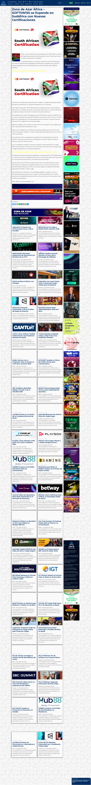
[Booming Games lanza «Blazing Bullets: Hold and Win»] (50, 301)
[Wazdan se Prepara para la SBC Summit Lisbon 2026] (50, 543)
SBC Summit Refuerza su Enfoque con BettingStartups (71, 565)
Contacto (20, 1)
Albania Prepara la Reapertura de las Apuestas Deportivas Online (71, 587)
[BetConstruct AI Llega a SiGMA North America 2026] (50, 221)
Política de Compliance (38, 1)
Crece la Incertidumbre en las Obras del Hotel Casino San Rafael (71, 572)
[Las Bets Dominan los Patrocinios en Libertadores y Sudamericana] (24, 736)
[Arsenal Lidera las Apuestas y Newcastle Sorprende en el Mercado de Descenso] (24, 488)
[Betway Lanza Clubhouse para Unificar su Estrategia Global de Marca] (50, 488)
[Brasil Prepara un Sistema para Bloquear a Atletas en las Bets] (24, 597)
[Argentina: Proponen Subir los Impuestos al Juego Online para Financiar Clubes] (24, 621)
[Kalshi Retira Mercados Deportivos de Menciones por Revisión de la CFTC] (24, 247)
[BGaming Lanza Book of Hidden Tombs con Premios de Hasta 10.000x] (50, 460)
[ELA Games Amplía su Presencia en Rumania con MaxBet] (24, 702)
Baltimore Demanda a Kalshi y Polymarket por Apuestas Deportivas (70, 552)
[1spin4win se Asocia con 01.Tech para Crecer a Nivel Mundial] (24, 221)
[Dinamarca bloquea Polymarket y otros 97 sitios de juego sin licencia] (24, 301)
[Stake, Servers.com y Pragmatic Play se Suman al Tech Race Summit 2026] (24, 354)
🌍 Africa (41, 3)
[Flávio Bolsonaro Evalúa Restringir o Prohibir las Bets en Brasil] (50, 621)
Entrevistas (35, 3)
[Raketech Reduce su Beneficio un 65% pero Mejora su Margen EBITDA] (24, 515)
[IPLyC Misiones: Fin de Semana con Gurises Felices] (50, 649)
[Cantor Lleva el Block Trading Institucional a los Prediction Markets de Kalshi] (24, 327)
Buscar (71, 2)
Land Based (16, 3)
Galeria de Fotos (28, 3)
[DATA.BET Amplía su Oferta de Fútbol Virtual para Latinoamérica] (50, 354)
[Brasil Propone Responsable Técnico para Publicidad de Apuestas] (50, 382)
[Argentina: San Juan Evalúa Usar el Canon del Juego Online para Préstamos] (50, 275)
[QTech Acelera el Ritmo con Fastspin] (24, 275)
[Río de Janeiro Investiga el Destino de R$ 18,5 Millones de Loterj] (24, 649)
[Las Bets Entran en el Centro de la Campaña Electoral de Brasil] (24, 408)
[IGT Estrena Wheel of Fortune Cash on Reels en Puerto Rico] (50, 569)
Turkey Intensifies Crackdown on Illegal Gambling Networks (71, 575)
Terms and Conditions (12, 1)
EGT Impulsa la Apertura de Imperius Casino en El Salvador (70, 569)
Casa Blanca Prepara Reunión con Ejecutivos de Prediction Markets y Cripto (71, 556)
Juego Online (10, 3)
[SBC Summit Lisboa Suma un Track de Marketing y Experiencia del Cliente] (24, 675)
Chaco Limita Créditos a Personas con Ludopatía (71, 583)
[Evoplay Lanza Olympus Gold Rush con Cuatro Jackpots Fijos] (24, 434)
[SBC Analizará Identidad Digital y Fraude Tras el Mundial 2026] (24, 382)
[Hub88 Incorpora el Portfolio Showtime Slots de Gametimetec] (24, 460)
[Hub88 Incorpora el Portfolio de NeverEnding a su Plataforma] (50, 702)
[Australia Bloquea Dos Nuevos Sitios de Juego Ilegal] (50, 408)
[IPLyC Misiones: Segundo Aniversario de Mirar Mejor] (50, 675)
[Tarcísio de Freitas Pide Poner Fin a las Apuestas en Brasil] (50, 597)
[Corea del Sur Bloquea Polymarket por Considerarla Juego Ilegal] (50, 736)
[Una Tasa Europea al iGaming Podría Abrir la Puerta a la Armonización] (50, 515)
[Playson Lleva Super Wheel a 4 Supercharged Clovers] (50, 434)
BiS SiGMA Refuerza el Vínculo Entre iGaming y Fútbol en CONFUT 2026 (70, 561)
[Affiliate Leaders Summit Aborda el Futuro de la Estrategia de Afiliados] (50, 247)
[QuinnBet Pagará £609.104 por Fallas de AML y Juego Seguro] (24, 543)
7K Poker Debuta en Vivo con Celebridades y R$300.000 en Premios (70, 579)
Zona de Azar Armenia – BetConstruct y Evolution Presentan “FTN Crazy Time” (81, 781)
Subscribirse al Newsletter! (72, 8)
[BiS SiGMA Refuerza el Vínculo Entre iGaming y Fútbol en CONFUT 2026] (24, 569)
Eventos (22, 3)
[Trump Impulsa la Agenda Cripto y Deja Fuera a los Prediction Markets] (50, 327)
